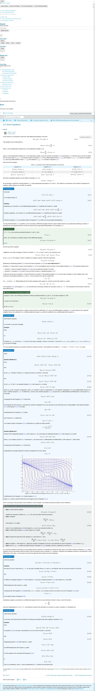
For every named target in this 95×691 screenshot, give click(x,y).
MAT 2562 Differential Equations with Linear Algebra (66, 120)
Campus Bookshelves (22, 120)
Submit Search (4, 30)
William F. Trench (12, 132)
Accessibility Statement (50, 688)
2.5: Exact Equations (14, 669)
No (26, 679)
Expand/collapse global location (91, 120)
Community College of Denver (40, 120)
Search (5, 117)
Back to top (5, 675)
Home (10, 120)
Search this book (4, 25)
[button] (5, 91)
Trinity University (11, 133)
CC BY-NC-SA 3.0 (58, 669)
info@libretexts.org (78, 688)
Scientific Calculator (8, 80)
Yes (20, 679)
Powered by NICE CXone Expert (25, 685)
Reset (2, 40)
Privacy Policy (30, 688)
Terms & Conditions (40, 688)
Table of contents (85, 137)
